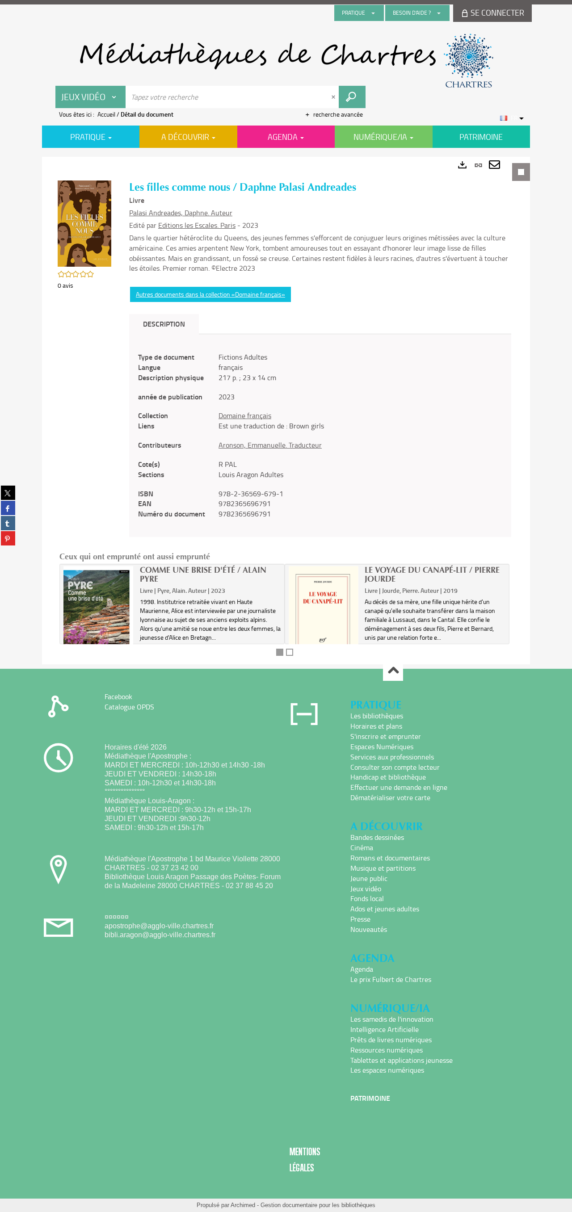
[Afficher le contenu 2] (289, 652)
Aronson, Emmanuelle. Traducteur (270, 445)
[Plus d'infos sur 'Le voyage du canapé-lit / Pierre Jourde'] (324, 617)
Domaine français (245, 415)
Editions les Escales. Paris (197, 225)
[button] (84, 222)
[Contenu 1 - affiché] (279, 652)
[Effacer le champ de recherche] (334, 97)
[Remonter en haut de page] (393, 671)
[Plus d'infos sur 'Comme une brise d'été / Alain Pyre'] (98, 620)
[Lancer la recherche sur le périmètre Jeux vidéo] (352, 97)
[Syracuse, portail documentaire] (286, 60)
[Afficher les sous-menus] (373, 13)
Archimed (243, 1205)
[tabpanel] (286, 410)
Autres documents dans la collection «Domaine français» (210, 294)
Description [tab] (164, 324)
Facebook (118, 696)
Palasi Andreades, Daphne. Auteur (180, 213)
